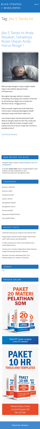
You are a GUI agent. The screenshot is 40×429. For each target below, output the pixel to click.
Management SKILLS (8, 206)
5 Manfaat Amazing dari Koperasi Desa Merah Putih (19, 233)
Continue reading (9, 135)
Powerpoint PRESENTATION (11, 214)
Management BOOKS (9, 203)
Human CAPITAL (7, 199)
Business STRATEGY (8, 187)
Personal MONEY (7, 210)
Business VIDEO (7, 191)
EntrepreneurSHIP (8, 195)
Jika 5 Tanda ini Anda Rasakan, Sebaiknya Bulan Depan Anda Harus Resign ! (17, 39)
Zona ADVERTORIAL (8, 218)
